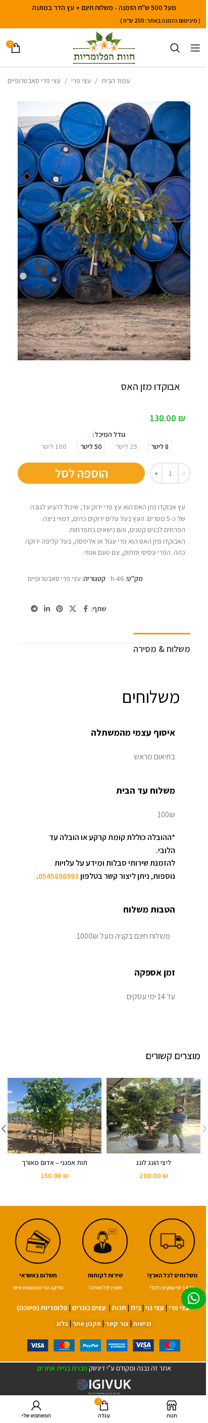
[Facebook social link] (85, 609)
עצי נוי (154, 1307)
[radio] (160, 446)
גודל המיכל (110, 434)
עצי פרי (81, 80)
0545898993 (58, 876)
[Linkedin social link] (47, 609)
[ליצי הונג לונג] (153, 1115)
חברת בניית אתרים (62, 1368)
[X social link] (72, 609)
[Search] (175, 48)
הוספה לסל (81, 473)
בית (136, 1307)
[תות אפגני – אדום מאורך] (54, 1115)
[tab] (161, 648)
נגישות (142, 1323)
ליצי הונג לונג (153, 1162)
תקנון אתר (87, 1323)
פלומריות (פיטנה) (42, 1307)
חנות (119, 1307)
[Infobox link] (105, 1255)
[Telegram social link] (34, 609)
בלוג (62, 1323)
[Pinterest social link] (59, 609)
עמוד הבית (115, 80)
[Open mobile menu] (195, 48)
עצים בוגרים (89, 1307)
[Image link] (103, 1344)
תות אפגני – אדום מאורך (54, 1162)
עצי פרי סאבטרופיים (34, 80)
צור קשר (117, 1323)
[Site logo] (103, 46)
